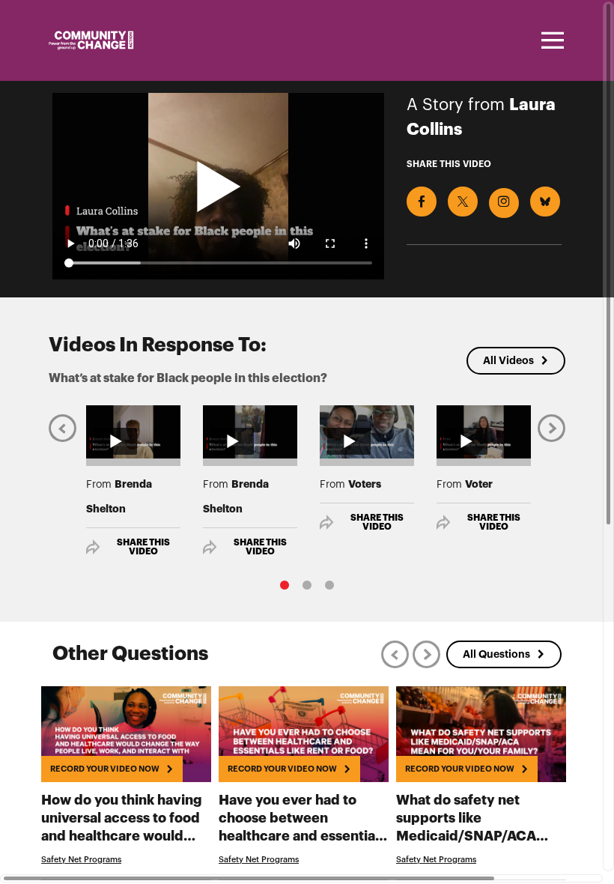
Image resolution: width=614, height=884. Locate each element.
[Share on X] (463, 202)
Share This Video (143, 547)
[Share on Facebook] (422, 202)
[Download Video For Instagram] (504, 203)
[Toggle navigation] (550, 40)
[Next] (551, 427)
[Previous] (62, 427)
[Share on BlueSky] (545, 202)
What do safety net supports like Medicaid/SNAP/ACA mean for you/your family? (472, 836)
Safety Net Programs (81, 860)
